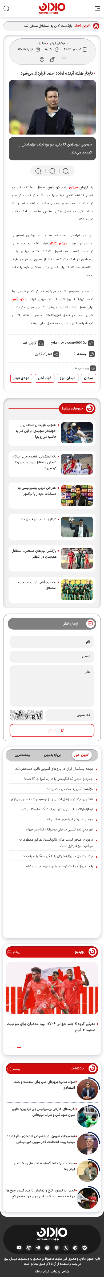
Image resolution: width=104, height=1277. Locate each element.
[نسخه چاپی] (42, 59)
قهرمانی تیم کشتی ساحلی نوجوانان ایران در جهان (59, 829)
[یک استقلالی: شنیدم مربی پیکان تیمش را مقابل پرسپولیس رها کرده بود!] (77, 464)
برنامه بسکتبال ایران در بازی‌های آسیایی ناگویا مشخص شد (54, 769)
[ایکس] (66, 1247)
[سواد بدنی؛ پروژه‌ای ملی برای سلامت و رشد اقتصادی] (87, 1089)
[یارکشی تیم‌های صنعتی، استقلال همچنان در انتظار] (77, 558)
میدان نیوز (67, 378)
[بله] (84, 1247)
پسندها (81, 353)
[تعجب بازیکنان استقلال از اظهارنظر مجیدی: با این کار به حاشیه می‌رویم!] (77, 432)
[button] (19, 1047)
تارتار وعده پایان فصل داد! (38, 519)
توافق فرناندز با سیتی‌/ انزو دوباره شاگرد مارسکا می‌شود (56, 809)
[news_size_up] (38, 170)
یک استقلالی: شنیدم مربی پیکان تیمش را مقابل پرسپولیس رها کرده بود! (34, 462)
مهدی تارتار (21, 378)
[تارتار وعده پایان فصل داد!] (77, 527)
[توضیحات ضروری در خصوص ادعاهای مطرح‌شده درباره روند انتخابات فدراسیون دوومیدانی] (87, 1144)
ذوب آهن (44, 378)
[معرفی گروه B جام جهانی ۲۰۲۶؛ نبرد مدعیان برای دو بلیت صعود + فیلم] (52, 989)
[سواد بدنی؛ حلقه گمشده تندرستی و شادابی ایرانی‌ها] (87, 1171)
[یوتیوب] (19, 1247)
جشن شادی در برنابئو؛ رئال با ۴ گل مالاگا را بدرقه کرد (58, 856)
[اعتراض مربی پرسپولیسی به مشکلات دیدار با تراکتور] (77, 495)
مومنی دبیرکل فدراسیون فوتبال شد (69, 819)
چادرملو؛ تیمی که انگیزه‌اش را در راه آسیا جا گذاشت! (58, 779)
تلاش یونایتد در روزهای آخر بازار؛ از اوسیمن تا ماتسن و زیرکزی (52, 799)
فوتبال (42, 43)
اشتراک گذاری (43, 354)
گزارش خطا (30, 342)
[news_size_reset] (52, 170)
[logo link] (52, 8)
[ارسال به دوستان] (64, 59)
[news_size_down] (65, 170)
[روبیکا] (56, 1247)
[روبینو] (47, 1247)
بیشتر (15, 952)
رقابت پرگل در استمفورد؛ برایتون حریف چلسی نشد (59, 866)
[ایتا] (75, 1247)
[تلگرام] (38, 1247)
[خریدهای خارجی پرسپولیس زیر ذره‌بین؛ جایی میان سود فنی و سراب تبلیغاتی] (87, 1117)
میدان (88, 378)
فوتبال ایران (57, 43)
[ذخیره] (52, 59)
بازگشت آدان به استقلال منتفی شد (48, 26)
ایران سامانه (42, 1271)
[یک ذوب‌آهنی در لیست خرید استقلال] (77, 589)
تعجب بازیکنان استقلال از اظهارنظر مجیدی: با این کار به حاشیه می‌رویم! (36, 431)
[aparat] (28, 1247)
